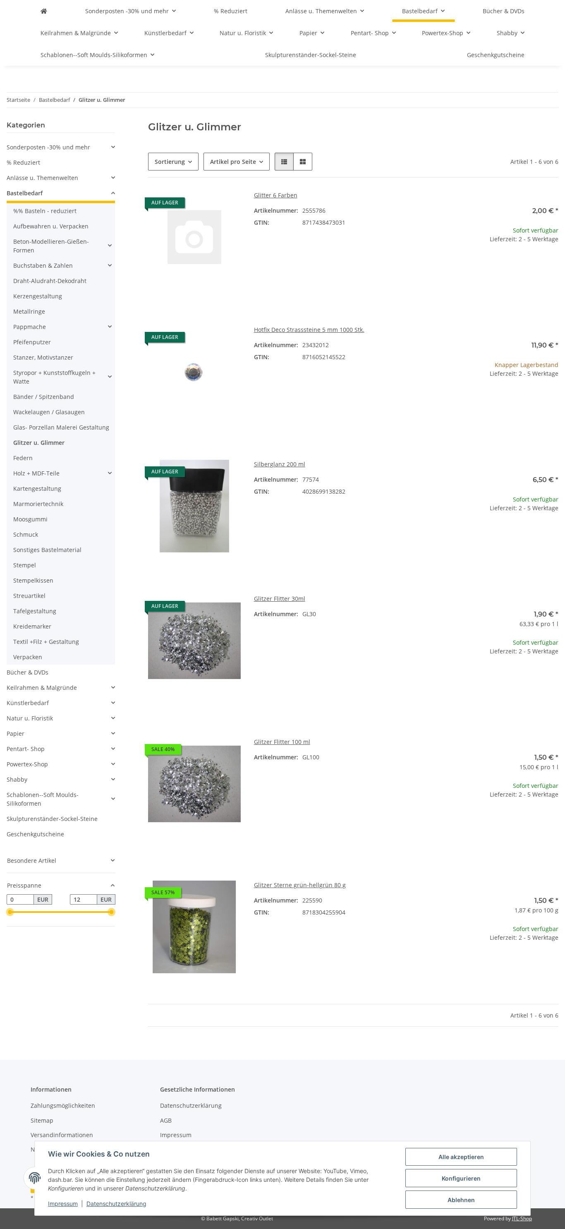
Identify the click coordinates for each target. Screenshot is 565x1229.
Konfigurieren (461, 1178)
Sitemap (42, 1120)
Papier (15, 733)
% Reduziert (23, 162)
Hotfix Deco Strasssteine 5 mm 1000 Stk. (309, 330)
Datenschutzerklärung (116, 1203)
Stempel (24, 565)
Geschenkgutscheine (35, 834)
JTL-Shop (522, 1218)
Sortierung (170, 162)
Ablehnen (461, 1199)
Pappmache (29, 327)
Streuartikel (29, 596)
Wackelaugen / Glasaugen (49, 412)
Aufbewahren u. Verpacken (51, 226)
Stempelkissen (33, 580)
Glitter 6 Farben (275, 195)
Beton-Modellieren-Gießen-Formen (51, 246)
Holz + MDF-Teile (36, 473)
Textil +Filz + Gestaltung (46, 642)
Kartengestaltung (37, 488)
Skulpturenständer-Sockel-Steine (52, 819)
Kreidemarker (32, 626)
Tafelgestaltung (34, 611)
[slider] (10, 912)
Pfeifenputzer (32, 342)
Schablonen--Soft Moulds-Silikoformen (43, 799)
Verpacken (27, 657)
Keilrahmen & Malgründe (42, 687)
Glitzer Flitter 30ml (279, 598)
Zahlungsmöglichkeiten (63, 1105)
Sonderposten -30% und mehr (48, 147)
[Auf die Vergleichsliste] (205, 205)
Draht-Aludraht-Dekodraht (49, 281)
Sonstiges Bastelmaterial (47, 550)
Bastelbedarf (25, 193)
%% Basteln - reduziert (45, 211)
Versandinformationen (62, 1135)
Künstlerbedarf (28, 703)
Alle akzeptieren (461, 1156)
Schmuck (25, 534)
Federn (23, 458)
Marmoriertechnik (38, 504)
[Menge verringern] (472, 265)
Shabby (17, 779)
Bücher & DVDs (27, 672)
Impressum (63, 1203)
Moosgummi (30, 519)
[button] (284, 161)
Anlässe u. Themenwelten (42, 178)
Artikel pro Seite (233, 162)
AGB (166, 1120)
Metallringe (29, 311)
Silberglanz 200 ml (279, 464)
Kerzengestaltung (37, 296)
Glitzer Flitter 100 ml (282, 742)
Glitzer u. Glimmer (39, 442)
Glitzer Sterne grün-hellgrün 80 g (300, 885)
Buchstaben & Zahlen (43, 265)
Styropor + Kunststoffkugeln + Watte (54, 377)
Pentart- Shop (26, 749)
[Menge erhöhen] (552, 265)
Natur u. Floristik (30, 718)
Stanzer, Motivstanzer (43, 357)
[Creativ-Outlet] (44, 11)
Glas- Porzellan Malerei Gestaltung (61, 427)
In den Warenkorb (511, 290)
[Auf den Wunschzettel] (227, 205)
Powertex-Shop (27, 764)
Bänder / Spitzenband (43, 397)
